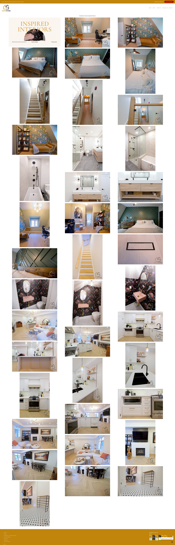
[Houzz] (149, 533)
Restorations (7, 541)
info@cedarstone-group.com (158, 1)
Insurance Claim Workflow (10, 535)
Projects (159, 7)
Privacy (5, 544)
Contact (171, 7)
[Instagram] (151, 533)
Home (150, 7)
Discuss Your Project (169, 1)
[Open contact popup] (172, 542)
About (154, 7)
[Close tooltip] (172, 536)
